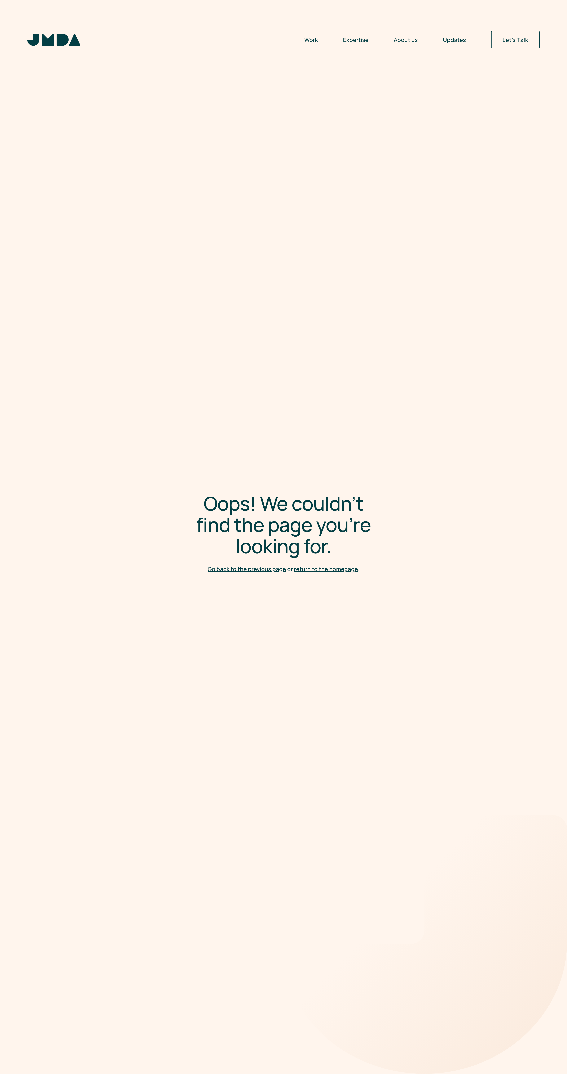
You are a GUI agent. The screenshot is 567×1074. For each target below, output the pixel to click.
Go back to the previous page (247, 569)
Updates (454, 40)
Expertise (356, 40)
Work (311, 40)
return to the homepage (326, 569)
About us (406, 40)
